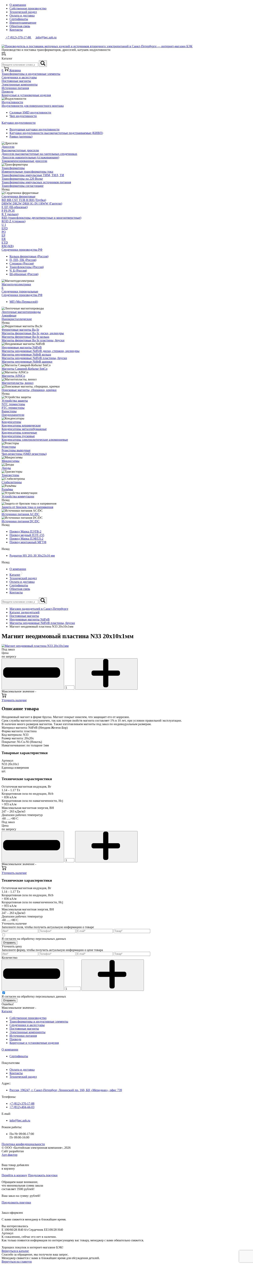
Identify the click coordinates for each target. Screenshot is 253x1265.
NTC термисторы (13, 404)
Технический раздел (23, 12)
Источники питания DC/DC (21, 521)
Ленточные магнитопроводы (21, 312)
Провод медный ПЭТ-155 (26, 535)
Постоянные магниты (16, 81)
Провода (7, 91)
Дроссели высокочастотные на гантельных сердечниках (39, 154)
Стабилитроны (12, 482)
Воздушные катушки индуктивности (34, 129)
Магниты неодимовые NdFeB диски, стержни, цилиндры (40, 351)
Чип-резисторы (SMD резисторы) (24, 454)
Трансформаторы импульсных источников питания (36, 182)
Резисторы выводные (16, 450)
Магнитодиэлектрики (16, 284)
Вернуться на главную (17, 1261)
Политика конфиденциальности (23, 1144)
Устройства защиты (15, 400)
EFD (5, 228)
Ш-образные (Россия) (23, 274)
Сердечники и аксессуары (19, 77)
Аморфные (9, 315)
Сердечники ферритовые (18, 196)
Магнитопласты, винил (17, 383)
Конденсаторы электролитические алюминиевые (35, 439)
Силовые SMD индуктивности (30, 112)
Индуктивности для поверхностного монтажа (33, 105)
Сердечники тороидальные (20, 291)
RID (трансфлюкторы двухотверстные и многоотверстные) (41, 217)
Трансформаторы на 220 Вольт (22, 178)
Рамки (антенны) (20, 136)
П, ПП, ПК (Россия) (22, 260)
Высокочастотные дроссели (20, 150)
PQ (4, 232)
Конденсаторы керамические (21, 425)
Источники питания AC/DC (21, 514)
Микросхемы (10, 461)
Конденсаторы (11, 422)
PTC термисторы (13, 407)
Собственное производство (27, 8)
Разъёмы (7, 489)
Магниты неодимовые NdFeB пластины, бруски (34, 358)
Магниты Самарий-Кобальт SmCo (24, 368)
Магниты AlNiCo (13, 375)
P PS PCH (8, 210)
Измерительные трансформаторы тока (27, 171)
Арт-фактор (9, 1154)
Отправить (9, 942)
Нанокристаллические (17, 319)
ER (4, 239)
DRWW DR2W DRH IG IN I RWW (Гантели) (32, 203)
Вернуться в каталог (15, 1251)
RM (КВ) (8, 246)
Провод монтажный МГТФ (27, 542)
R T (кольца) (10, 214)
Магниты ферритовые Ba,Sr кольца (25, 336)
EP (3, 235)
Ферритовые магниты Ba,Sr (20, 329)
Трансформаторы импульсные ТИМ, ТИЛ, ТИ (33, 175)
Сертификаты (18, 19)
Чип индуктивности (23, 116)
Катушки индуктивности (19, 122)
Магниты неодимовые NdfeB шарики (27, 361)
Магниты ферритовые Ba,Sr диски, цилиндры (33, 333)
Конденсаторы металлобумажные (24, 429)
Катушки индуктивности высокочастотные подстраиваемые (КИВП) (56, 133)
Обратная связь (19, 26)
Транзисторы (10, 475)
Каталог (14, 574)
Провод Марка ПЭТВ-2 (25, 531)
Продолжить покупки (43, 1175)
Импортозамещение (22, 22)
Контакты (16, 29)
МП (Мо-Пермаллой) (23, 301)
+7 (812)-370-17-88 (21, 1103)
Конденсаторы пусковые (18, 436)
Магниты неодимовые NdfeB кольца (26, 354)
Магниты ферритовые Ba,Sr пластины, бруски (33, 340)
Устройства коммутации (18, 496)
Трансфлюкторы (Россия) (26, 267)
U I (4, 224)
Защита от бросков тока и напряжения (27, 507)
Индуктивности (12, 102)
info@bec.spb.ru (19, 1120)
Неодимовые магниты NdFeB (22, 347)
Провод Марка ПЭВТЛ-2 (26, 538)
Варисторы (9, 411)
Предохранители (13, 414)
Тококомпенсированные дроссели (24, 161)
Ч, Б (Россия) (18, 270)
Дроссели (8, 146)
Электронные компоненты (20, 84)
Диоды (6, 468)
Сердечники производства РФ (22, 249)
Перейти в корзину (14, 1175)
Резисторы (9, 446)
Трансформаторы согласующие (22, 185)
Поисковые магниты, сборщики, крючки (29, 390)
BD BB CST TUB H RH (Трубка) (24, 200)
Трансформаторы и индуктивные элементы (31, 73)
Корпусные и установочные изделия (26, 95)
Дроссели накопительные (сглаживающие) (30, 157)
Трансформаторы (13, 168)
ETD (5, 242)
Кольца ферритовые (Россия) (28, 256)
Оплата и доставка (22, 15)
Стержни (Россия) (21, 263)
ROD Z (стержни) (13, 221)
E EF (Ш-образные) (15, 207)
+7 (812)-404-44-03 (21, 1107)
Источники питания (15, 88)
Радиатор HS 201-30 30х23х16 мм (32, 555)
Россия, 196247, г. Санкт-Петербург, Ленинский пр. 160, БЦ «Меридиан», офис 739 (65, 1090)
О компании (17, 5)
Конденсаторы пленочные (19, 432)
